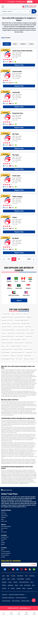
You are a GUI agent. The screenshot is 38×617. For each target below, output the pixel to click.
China (26, 576)
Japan (3, 576)
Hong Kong (31, 576)
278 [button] (14, 259)
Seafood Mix (16, 92)
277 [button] (9, 259)
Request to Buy (19, 65)
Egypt (8, 579)
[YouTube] (26, 569)
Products (7, 44)
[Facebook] (5, 569)
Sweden (13, 579)
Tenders (31, 44)
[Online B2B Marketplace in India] (29, 7)
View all (19, 300)
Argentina (28, 579)
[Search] (34, 11)
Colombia (18, 588)
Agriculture (4, 594)
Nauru (33, 585)
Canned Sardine (17, 71)
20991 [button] (29, 259)
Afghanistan (10, 585)
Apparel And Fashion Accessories (16, 594)
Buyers (15, 44)
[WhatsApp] (34, 569)
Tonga (21, 585)
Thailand (15, 582)
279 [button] (19, 259)
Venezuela (29, 588)
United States (20, 576)
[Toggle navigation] (2, 6)
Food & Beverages (6, 601)
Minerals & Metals (26, 601)
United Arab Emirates (24, 582)
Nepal (8, 576)
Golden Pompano (17, 196)
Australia (4, 588)
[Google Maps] (30, 569)
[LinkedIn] (17, 569)
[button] (3, 259)
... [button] (24, 259)
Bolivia (23, 588)
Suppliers (23, 44)
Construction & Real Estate (8, 597)
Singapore (4, 582)
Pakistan (4, 585)
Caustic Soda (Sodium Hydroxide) (22, 51)
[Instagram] (13, 569)
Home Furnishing (16, 601)
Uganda (3, 579)
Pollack (14, 217)
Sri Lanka (13, 576)
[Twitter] (9, 569)
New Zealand (27, 585)
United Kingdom (20, 579)
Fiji (8, 588)
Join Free (29, 1)
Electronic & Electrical (21, 597)
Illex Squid (15, 134)
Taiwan (10, 582)
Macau (16, 585)
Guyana (12, 588)
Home (3, 37)
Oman (32, 582)
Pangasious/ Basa (17, 113)
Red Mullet (15, 238)
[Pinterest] (21, 569)
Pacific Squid (16, 176)
